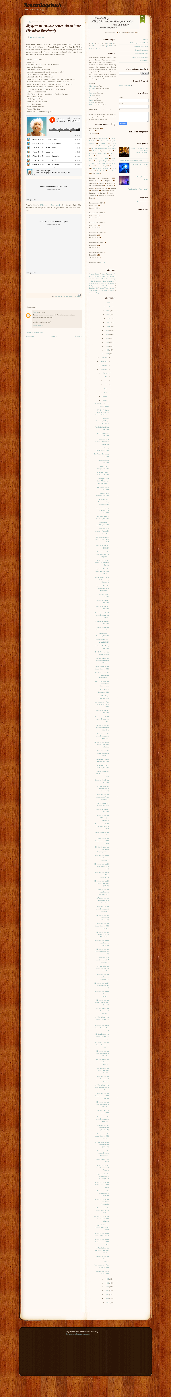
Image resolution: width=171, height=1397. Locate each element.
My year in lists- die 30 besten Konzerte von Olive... (101, 615)
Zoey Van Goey (94, 293)
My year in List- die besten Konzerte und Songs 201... (102, 908)
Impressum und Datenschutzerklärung (78, 1334)
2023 (108, 315)
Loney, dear (103, 156)
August (105, 373)
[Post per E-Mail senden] (79, 294)
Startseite (54, 336)
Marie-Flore (104, 158)
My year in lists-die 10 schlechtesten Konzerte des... (102, 683)
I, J (115, 44)
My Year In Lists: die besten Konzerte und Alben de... (102, 1010)
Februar (105, 396)
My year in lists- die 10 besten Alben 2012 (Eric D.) (101, 883)
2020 (108, 326)
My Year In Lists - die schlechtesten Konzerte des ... (102, 675)
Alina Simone (95, 274)
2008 (107, 1295)
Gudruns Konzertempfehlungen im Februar (102, 420)
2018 (107, 334)
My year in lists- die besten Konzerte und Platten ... (102, 1167)
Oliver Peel (92, 86)
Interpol (91, 153)
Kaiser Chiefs (102, 153)
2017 (107, 338)
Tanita (91, 95)
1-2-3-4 (102, 262)
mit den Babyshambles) (99, 148)
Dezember (104, 357)
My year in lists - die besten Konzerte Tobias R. (102, 1062)
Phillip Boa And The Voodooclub (101, 286)
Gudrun (35, 312)
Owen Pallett (112, 171)
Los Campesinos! (108, 281)
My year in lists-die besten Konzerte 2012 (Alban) (102, 841)
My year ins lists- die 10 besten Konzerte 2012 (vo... (102, 1258)
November (104, 361)
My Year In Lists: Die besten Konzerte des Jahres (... (102, 1036)
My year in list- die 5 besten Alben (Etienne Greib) (102, 1227)
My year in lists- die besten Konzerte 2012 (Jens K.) (102, 1002)
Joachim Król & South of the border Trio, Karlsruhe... (102, 579)
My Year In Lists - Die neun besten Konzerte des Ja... (102, 1087)
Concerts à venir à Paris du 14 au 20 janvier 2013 (101, 704)
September (104, 369)
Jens (90, 98)
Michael (91, 102)
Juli (106, 377)
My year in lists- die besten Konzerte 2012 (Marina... (102, 1136)
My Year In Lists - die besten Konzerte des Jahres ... (102, 1045)
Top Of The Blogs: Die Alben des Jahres (102, 833)
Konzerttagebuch (42, 4)
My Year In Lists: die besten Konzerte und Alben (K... (102, 660)
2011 (107, 1283)
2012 (107, 1279)
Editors (95, 151)
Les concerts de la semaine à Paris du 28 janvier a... (102, 441)
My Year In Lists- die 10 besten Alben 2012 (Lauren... (102, 1250)
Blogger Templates (79, 1381)
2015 (107, 346)
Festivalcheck (144, 61)
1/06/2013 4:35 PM (38, 325)
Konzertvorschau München (139, 57)
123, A (92, 44)
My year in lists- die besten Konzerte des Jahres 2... (102, 1210)
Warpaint (103, 143)
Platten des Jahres (75, 296)
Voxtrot (112, 290)
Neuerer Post (30, 336)
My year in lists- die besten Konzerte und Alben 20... (102, 727)
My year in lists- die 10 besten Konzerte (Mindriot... (101, 857)
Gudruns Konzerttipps (141, 50)
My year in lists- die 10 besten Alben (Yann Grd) (101, 866)
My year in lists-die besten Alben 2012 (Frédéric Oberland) (53, 28)
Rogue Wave (104, 288)
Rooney (112, 288)
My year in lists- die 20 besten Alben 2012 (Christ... (101, 744)
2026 (109, 303)
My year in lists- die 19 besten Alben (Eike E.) (101, 985)
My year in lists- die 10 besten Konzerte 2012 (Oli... (101, 1241)
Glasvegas (113, 279)
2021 (108, 322)
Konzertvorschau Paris (141, 46)
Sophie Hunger (102, 161)
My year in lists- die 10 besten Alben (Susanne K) (101, 1201)
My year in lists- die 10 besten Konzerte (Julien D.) (101, 942)
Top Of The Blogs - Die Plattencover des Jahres (102, 773)
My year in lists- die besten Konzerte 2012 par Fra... (102, 925)
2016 (107, 342)
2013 (107, 354)
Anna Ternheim (107, 274)
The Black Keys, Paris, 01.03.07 (138, 189)
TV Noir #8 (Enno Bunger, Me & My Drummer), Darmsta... (102, 412)
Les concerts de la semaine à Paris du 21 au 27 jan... (102, 531)
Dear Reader (105, 141)
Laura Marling (101, 166)
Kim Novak (100, 171)
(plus (114, 146)
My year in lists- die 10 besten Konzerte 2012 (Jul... (101, 1184)
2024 (108, 311)
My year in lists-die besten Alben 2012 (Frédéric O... (103, 1070)
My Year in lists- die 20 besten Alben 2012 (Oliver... (101, 1218)
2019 (107, 330)
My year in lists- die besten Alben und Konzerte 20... (102, 1153)
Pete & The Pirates (107, 283)
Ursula (91, 100)
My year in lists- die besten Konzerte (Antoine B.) (102, 1193)
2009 (107, 1291)
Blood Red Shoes (99, 276)
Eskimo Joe (104, 279)
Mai (106, 385)
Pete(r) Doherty (104, 146)
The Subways (93, 290)
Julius (91, 91)
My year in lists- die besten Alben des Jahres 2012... (102, 934)
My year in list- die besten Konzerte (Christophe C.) (103, 1176)
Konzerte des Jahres (61, 296)
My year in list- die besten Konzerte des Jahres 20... (102, 968)
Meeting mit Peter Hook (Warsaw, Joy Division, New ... (103, 480)
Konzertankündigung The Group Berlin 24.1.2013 (102, 510)
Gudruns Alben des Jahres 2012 (103, 1111)
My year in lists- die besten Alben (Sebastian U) (102, 917)
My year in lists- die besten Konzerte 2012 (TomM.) (102, 1096)
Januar (104, 400)
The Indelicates (103, 163)
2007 (107, 1299)
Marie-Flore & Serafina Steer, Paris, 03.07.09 (134, 160)
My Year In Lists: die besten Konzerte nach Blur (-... (102, 571)
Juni (106, 381)
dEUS (91, 279)
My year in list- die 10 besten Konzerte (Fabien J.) (102, 1144)
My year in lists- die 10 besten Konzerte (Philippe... (101, 993)
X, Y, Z (98, 48)
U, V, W (91, 48)
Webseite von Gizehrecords (50, 205)
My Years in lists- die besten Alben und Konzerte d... (102, 900)
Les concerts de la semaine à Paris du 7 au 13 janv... (102, 959)
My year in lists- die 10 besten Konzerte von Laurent (101, 826)
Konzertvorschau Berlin (141, 53)
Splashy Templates (92, 1381)
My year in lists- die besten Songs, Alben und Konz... (102, 796)
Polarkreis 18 (93, 288)
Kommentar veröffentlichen (34, 332)
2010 (107, 1287)
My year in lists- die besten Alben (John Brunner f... (102, 753)
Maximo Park (107, 151)
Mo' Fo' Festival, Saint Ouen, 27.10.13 (102, 405)
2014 (107, 350)
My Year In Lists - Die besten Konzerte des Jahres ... (102, 1019)
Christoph (92, 88)
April (106, 389)
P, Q (105, 46)
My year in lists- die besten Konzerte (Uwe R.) (102, 951)
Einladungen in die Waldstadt (139, 43)
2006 (108, 1303)
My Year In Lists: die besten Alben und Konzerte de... (102, 588)
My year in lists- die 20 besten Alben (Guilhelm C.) (101, 874)
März (106, 393)
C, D (100, 44)
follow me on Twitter (142, 202)
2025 (109, 307)
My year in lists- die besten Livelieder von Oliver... (102, 562)
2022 (109, 318)
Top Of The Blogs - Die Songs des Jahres (102, 804)
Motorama (113, 166)
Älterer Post (78, 336)
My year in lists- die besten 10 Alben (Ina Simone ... (102, 817)
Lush (97, 173)
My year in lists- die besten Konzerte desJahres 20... (102, 976)
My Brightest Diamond (100, 168)
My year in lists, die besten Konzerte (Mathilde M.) (103, 1127)
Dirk (90, 105)
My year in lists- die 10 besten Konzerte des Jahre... (101, 719)
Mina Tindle (112, 148)
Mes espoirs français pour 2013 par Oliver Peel (102, 539)
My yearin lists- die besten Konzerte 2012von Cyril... (103, 891)
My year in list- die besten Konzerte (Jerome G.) (103, 788)
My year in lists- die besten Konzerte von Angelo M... (102, 554)
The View (104, 290)
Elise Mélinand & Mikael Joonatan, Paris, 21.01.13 (103, 501)
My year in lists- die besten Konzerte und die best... (102, 1079)
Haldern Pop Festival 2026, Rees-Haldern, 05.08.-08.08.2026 (139, 150)
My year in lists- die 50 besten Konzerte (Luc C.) (101, 1027)
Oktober (105, 365)
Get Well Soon (103, 138)
